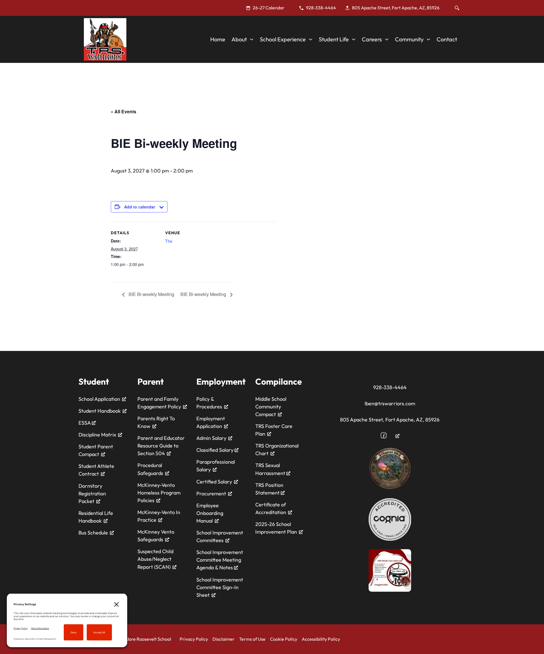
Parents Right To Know (156, 422)
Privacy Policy (194, 639)
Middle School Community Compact (270, 406)
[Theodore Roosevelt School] (105, 39)
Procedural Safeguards (150, 469)
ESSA (85, 422)
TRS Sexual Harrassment (270, 469)
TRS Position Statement (269, 489)
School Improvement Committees (219, 536)
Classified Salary (215, 450)
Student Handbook (99, 411)
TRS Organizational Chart (277, 449)
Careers (372, 39)
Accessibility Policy (321, 639)
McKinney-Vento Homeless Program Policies (158, 493)
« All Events (123, 111)
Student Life (334, 39)
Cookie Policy (283, 639)
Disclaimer (223, 639)
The (168, 241)
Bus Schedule (93, 532)
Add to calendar (139, 207)
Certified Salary (214, 481)
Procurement (211, 493)
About (239, 39)
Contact (447, 39)
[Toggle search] (457, 8)
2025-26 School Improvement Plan (276, 528)
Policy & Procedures (209, 403)
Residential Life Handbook (95, 517)
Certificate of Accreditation (270, 508)
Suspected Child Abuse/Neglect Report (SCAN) (155, 559)
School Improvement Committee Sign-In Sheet (219, 587)
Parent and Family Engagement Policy (159, 403)
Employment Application (210, 422)
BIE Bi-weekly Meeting (151, 294)
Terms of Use (252, 639)
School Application (99, 399)
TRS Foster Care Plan (273, 430)
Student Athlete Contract (96, 470)
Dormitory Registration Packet (92, 493)
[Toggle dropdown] (252, 39)
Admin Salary (211, 438)
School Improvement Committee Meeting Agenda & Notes (219, 560)
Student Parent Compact (95, 450)
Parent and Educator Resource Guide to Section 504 (161, 446)
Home (217, 39)
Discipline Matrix (97, 434)
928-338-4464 (390, 387)
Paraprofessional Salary (215, 466)
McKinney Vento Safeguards (155, 536)
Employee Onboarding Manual (209, 513)
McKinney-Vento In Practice (158, 516)
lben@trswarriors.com (390, 403)
